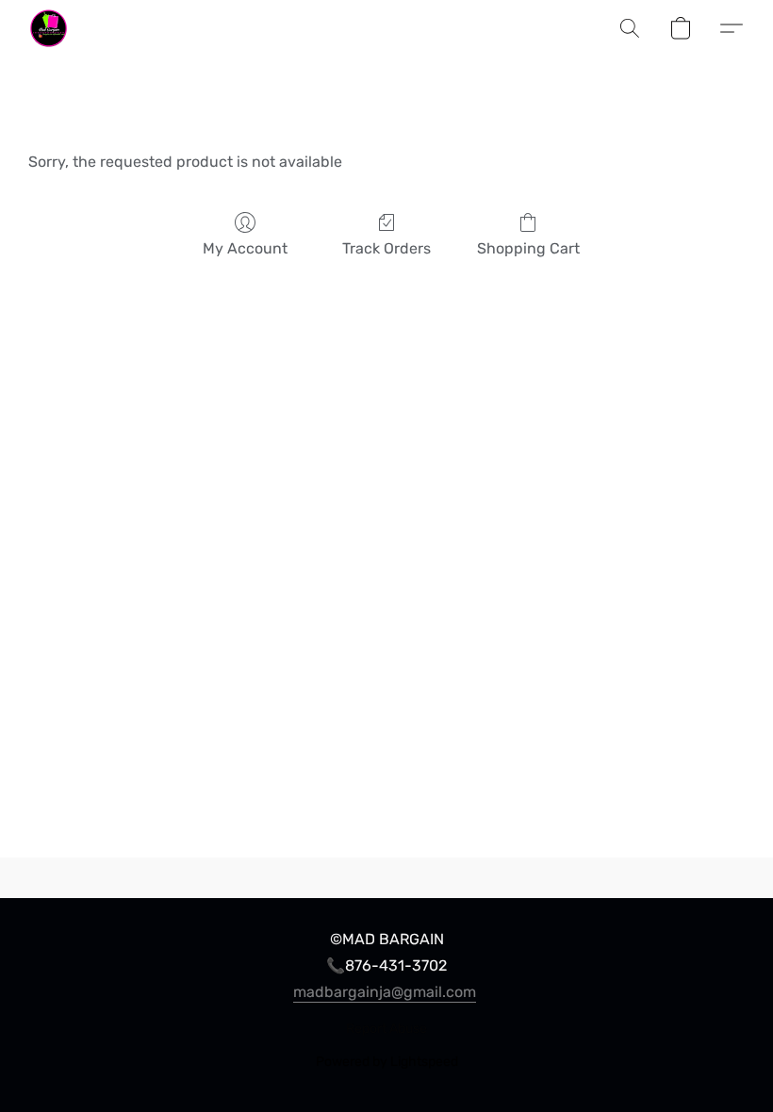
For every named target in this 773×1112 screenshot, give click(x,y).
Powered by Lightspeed (387, 1062)
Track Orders (386, 248)
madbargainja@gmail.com (384, 992)
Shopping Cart (528, 248)
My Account (245, 248)
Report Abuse (386, 1029)
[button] (48, 28)
